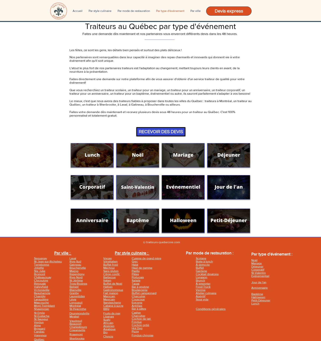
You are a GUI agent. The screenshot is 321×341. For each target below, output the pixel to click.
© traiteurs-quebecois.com (161, 242)
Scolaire (201, 258)
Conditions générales (211, 309)
